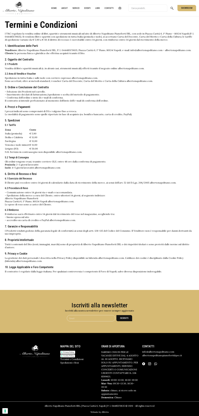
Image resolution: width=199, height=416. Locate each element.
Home (54, 8)
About (64, 8)
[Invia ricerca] (172, 8)
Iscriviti (124, 318)
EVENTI (87, 8)
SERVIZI (76, 8)
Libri (97, 8)
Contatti (109, 8)
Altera (105, 411)
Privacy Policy (68, 352)
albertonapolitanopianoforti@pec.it (162, 355)
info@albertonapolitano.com (158, 351)
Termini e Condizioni (71, 359)
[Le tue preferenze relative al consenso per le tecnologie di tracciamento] (5, 411)
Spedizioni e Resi (69, 362)
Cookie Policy (68, 356)
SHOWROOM (186, 8)
